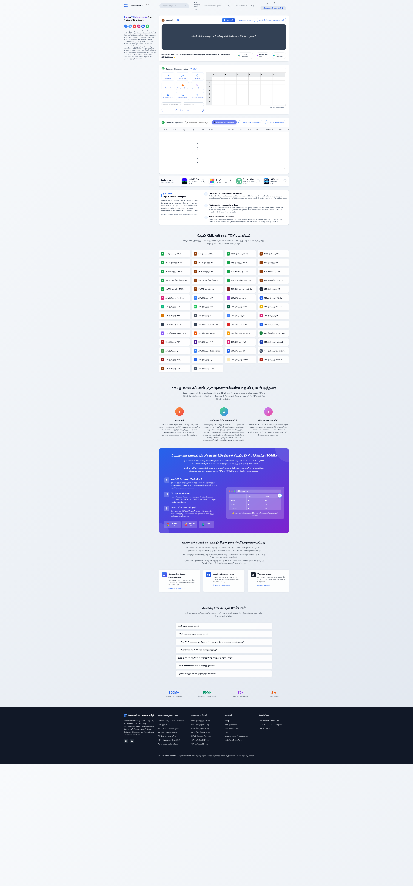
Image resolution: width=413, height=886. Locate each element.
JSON (165, 130)
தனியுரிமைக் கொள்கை (233, 740)
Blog (252, 6)
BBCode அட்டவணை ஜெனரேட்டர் (170, 728)
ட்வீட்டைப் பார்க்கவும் (263, 585)
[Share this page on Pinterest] (138, 26)
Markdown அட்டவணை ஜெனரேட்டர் (171, 720)
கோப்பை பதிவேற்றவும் (246, 20)
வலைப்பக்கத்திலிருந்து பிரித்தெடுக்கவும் (271, 20)
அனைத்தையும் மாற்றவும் (183, 110)
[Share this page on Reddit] (134, 26)
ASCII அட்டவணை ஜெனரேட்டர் (169, 732)
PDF (249, 130)
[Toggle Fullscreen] (285, 69)
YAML (280, 130)
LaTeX (202, 130)
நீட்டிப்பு (230, 6)
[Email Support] (132, 741)
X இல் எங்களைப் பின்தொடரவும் (197, 122)
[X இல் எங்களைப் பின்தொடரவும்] (126, 741)
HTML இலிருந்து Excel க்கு (201, 736)
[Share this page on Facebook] (126, 26)
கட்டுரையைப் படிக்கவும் (176, 588)
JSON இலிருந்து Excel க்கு (200, 732)
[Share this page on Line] (147, 26)
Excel (174, 130)
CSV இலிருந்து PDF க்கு (200, 744)
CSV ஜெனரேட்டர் (164, 724)
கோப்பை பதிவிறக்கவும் (277, 122)
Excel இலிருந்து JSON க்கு (200, 720)
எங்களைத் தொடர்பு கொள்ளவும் (236, 736)
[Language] (275, 3)
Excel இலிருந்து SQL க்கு (200, 724)
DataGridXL (281, 107)
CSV (220, 130)
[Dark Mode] (268, 3)
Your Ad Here (264, 728)
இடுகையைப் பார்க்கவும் (220, 585)
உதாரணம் (230, 20)
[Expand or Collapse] (281, 69)
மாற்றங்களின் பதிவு (232, 728)
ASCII (258, 130)
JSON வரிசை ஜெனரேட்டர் (167, 736)
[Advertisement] (140, 76)
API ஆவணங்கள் (241, 6)
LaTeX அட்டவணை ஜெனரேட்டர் (213, 6)
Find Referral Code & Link (269, 720)
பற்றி (226, 732)
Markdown (230, 130)
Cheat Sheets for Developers (270, 724)
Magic (184, 130)
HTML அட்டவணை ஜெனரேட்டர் (169, 740)
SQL (193, 130)
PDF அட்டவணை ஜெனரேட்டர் (168, 744)
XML (241, 130)
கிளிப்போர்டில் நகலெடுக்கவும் (252, 122)
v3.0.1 (147, 4)
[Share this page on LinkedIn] (143, 26)
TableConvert (170, 755)
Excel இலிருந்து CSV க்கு (200, 728)
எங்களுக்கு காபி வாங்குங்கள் (272, 8)
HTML (211, 130)
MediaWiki (269, 130)
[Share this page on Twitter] (130, 26)
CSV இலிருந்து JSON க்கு (200, 740)
